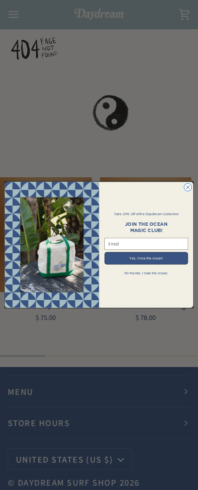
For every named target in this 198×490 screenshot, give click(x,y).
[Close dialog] (188, 187)
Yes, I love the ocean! (146, 258)
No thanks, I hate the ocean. (146, 273)
